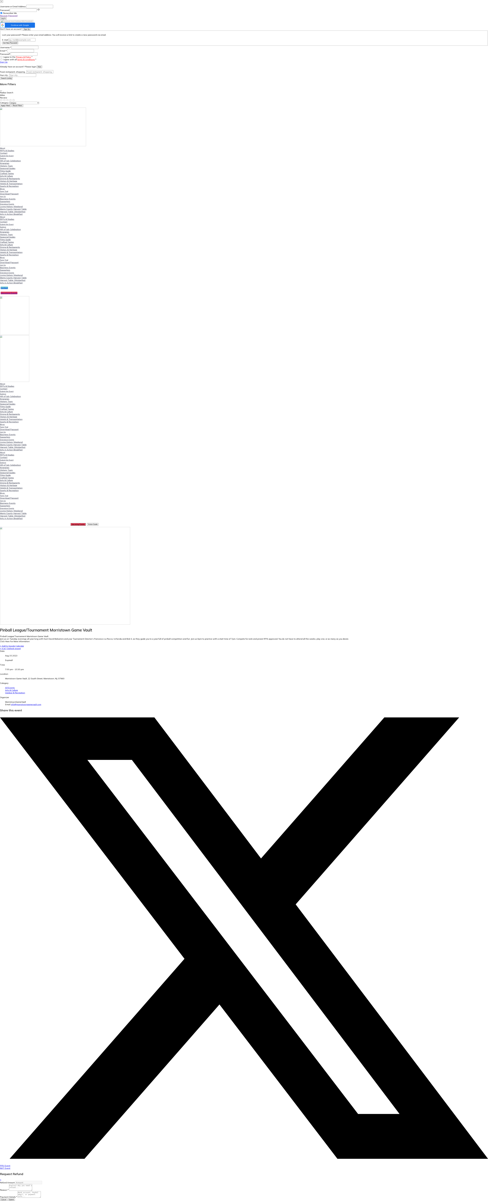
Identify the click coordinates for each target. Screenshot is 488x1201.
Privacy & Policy (23, 57)
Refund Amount (7, 1182)
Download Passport (9, 194)
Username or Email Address (13, 6)
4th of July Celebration (10, 160)
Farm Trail (4, 191)
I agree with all (19, 59)
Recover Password (8, 15)
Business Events (8, 199)
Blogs (2, 189)
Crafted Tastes (7, 173)
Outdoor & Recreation (15, 692)
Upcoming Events (78, 524)
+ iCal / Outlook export (10, 648)
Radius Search (6, 92)
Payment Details (8, 1197)
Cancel (3, 1200)
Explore (3, 158)
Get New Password (10, 43)
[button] (17, 25)
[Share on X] (244, 1158)
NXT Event (5, 1168)
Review (3, 97)
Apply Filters (5, 106)
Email (3, 50)
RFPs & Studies (7, 150)
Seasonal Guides (7, 168)
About (2, 148)
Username (5, 47)
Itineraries (4, 163)
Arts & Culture (6, 176)
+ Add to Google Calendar (12, 646)
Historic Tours (6, 166)
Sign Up (27, 29)
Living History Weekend (11, 206)
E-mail (5, 40)
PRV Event (5, 1165)
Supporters (5, 201)
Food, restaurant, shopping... (13, 72)
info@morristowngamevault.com (26, 704)
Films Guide (5, 171)
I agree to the (17, 57)
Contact (3, 153)
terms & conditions (26, 59)
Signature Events (7, 204)
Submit (11, 1200)
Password (4, 10)
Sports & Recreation (9, 186)
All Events (10, 687)
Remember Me (10, 13)
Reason (4, 1190)
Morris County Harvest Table (13, 209)
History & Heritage (8, 181)
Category (4, 102)
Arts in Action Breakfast (11, 214)
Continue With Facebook (23, 21)
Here (39, 67)
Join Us (3, 196)
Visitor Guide (92, 524)
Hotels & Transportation (11, 183)
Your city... (4, 75)
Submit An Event (6, 156)
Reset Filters (17, 106)
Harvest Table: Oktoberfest (12, 211)
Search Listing (6, 78)
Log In (3, 18)
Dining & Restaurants (10, 178)
